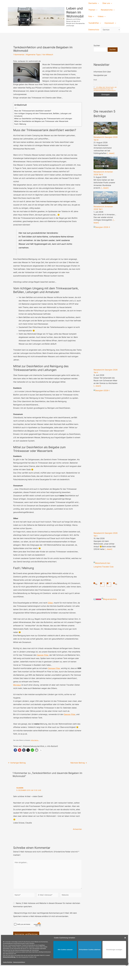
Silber (50, 603)
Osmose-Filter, (54, 668)
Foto (90, 16)
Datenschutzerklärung (19, 962)
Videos (101, 16)
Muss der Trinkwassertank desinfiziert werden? (32, 111)
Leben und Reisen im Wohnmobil (74, 12)
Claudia (19, 788)
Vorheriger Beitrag (17, 763)
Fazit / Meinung (20, 124)
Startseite (92, 3)
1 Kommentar (18, 54)
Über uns (106, 3)
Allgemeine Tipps (33, 54)
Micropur (17, 685)
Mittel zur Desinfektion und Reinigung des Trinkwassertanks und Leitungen (43, 119)
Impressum (109, 23)
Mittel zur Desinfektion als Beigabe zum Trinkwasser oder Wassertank (41, 121)
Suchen (97, 45)
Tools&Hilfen (93, 23)
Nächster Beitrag (78, 763)
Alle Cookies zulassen (65, 949)
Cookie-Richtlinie (7, 962)
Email (95, 80)
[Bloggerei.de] (97, 599)
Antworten (77, 829)
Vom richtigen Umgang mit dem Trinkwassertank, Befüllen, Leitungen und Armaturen (42, 114)
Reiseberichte (107, 10)
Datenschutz (93, 30)
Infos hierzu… (35, 740)
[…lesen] (110, 153)
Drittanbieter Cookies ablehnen (89, 949)
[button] (125, 938)
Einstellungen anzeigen (114, 949)
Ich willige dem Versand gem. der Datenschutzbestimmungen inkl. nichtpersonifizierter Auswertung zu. (105, 88)
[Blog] (109, 599)
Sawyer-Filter (42, 655)
